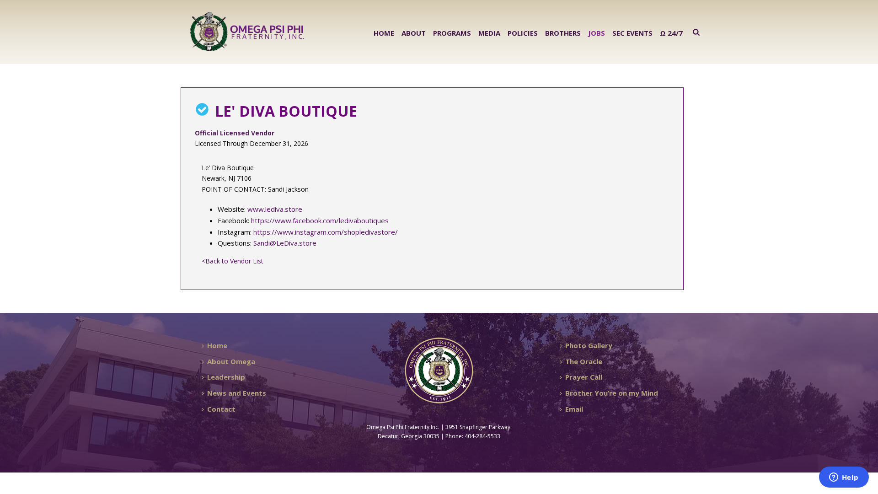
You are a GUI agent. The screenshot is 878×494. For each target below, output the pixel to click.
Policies (523, 33)
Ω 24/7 (671, 33)
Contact (221, 408)
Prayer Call (583, 376)
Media (489, 33)
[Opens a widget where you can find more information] (844, 478)
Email (574, 408)
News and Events (236, 392)
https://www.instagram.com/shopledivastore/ (325, 231)
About (414, 33)
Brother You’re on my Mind (611, 392)
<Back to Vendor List (232, 261)
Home (384, 33)
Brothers (563, 33)
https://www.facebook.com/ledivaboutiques (320, 220)
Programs (452, 33)
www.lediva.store (274, 209)
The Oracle (583, 361)
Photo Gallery (588, 345)
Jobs (596, 33)
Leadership (226, 376)
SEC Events (632, 33)
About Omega (231, 361)
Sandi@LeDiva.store (284, 242)
